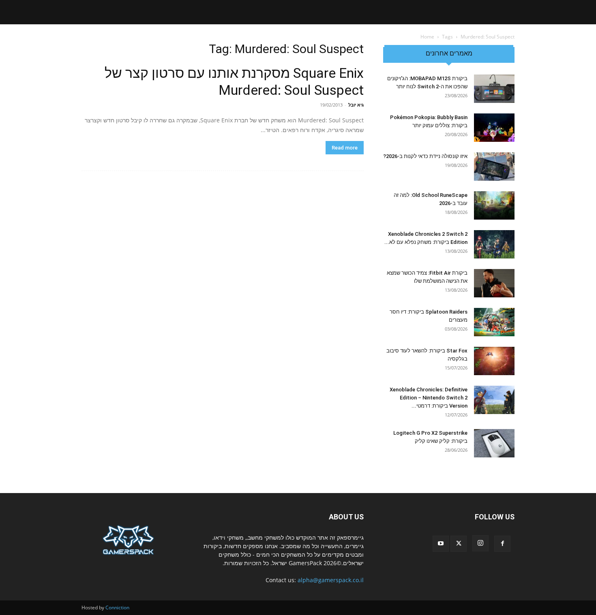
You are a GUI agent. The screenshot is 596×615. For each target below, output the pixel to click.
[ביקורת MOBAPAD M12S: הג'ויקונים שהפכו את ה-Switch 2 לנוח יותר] (494, 89)
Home (427, 36)
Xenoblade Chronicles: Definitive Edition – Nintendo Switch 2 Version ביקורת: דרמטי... (428, 398)
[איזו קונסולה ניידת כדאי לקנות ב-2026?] (494, 166)
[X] (458, 544)
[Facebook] (502, 544)
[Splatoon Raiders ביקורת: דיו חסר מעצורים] (494, 322)
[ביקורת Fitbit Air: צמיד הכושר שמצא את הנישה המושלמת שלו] (494, 283)
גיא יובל (356, 105)
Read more (345, 148)
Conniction (117, 607)
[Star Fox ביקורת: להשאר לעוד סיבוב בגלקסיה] (494, 361)
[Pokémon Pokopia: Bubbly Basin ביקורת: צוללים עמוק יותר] (494, 127)
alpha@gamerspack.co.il (331, 580)
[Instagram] (480, 543)
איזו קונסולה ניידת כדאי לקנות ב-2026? (425, 156)
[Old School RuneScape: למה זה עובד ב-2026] (494, 205)
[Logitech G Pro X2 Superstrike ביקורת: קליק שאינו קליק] (494, 443)
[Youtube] (441, 544)
